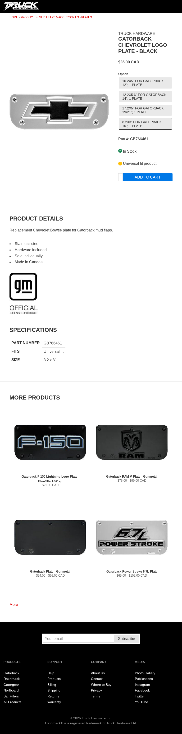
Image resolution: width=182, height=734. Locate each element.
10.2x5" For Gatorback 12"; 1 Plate (143, 83)
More (13, 604)
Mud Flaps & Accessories (59, 17)
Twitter (140, 696)
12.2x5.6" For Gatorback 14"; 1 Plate (144, 96)
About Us (98, 673)
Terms (95, 696)
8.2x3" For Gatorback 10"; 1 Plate (142, 124)
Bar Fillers (11, 696)
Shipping (53, 690)
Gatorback (11, 673)
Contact (97, 679)
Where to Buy (101, 685)
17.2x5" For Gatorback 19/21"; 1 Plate (143, 110)
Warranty (54, 702)
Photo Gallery (145, 673)
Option (123, 74)
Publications (144, 679)
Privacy (96, 690)
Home (13, 17)
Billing (51, 685)
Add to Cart (148, 177)
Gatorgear (11, 685)
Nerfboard (11, 690)
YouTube (141, 702)
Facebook (142, 690)
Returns (53, 696)
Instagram (142, 685)
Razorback (12, 679)
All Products (12, 702)
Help (50, 673)
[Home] (21, 6)
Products (28, 17)
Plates (86, 17)
